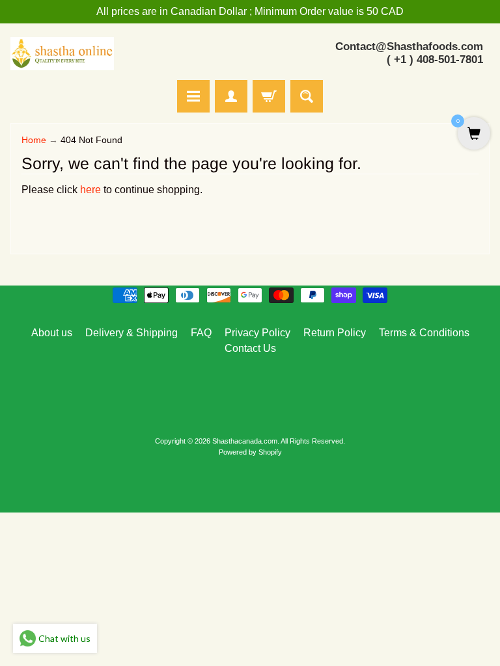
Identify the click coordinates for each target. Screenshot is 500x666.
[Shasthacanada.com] (62, 53)
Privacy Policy (257, 332)
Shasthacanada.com (244, 441)
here (90, 189)
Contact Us (250, 348)
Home (33, 140)
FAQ (201, 332)
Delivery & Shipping (131, 332)
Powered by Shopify (250, 452)
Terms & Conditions (424, 332)
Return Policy (334, 332)
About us (51, 332)
